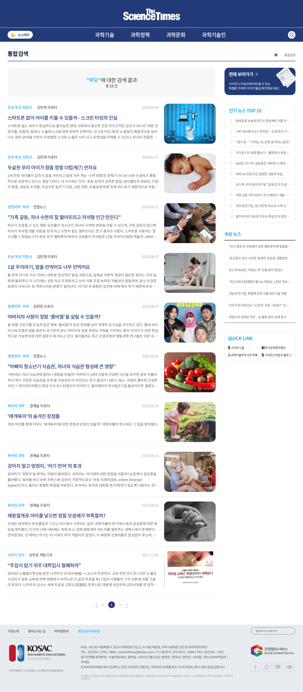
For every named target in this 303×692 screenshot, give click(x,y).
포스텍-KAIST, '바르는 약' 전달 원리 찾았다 (256, 270)
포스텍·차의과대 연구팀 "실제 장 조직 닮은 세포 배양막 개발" (263, 184)
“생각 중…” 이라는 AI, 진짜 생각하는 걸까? (263, 142)
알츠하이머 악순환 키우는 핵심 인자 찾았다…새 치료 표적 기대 (263, 216)
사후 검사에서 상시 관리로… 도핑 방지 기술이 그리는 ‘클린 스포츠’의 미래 (263, 131)
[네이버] (278, 667)
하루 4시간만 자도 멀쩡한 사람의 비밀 (259, 174)
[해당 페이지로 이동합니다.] (190, 106)
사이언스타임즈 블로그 (278, 355)
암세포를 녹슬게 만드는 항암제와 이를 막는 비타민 (263, 120)
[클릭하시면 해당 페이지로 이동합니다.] (151, 14)
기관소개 (13, 631)
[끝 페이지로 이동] (126, 605)
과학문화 (175, 35)
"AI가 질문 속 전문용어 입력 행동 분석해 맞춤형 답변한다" (262, 246)
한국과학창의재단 (275, 348)
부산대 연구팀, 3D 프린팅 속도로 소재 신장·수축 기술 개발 (263, 205)
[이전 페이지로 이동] (103, 605)
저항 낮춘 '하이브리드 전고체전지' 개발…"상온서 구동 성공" (263, 195)
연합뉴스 (39, 206)
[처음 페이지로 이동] (96, 605)
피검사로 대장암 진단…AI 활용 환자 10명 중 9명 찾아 (262, 317)
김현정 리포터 (43, 306)
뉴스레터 (24, 34)
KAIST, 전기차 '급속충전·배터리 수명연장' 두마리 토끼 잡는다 (263, 163)
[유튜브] (289, 667)
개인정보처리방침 (89, 631)
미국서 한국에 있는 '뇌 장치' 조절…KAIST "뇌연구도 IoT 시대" (262, 305)
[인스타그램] (266, 667)
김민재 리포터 (47, 107)
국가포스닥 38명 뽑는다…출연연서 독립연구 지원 (263, 152)
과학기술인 (214, 35)
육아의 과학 (16, 405)
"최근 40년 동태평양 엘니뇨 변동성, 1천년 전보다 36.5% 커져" (262, 281)
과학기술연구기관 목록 (244, 355)
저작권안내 (61, 631)
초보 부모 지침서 (20, 107)
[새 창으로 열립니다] (37, 653)
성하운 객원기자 (40, 554)
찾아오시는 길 (36, 631)
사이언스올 (237, 348)
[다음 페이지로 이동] (120, 605)
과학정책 (140, 35)
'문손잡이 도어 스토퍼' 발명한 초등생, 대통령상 (258, 258)
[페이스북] (255, 667)
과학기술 (104, 35)
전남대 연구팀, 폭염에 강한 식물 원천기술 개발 (258, 293)
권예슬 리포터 (40, 405)
